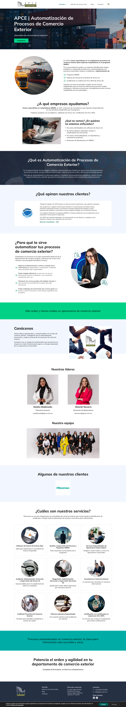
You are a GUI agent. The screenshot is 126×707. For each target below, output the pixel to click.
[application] (66, 4)
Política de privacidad (17, 705)
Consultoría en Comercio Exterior (96, 579)
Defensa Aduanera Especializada (63, 614)
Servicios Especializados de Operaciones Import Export (96, 547)
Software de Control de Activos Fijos (29, 546)
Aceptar (103, 704)
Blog (43, 691)
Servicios (45, 687)
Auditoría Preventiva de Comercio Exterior (29, 615)
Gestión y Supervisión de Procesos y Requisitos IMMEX (63, 547)
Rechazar (114, 704)
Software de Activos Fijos (50, 689)
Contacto (45, 694)
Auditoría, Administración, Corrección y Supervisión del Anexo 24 (30, 580)
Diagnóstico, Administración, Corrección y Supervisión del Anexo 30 (63, 581)
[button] (109, 4)
